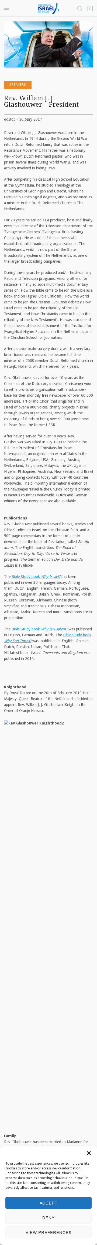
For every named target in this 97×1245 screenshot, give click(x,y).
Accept (48, 1203)
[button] (89, 1153)
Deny (48, 1217)
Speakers (17, 85)
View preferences (49, 1232)
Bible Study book (36, 576)
